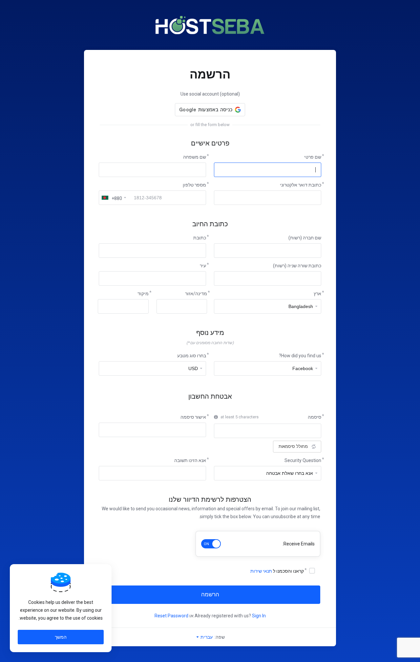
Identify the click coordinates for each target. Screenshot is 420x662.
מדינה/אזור (196, 293)
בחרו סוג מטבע (191, 355)
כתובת (199, 237)
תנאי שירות (261, 571)
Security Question (302, 460)
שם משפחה (194, 157)
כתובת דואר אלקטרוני (300, 185)
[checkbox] (312, 571)
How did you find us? (300, 355)
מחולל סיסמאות (293, 446)
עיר (203, 265)
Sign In (259, 615)
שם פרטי (312, 157)
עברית (206, 637)
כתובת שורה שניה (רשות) (297, 265)
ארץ (317, 293)
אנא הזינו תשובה (190, 460)
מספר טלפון (194, 185)
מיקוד (143, 293)
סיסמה (314, 417)
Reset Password (171, 615)
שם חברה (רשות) (304, 237)
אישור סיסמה (193, 417)
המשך (61, 637)
